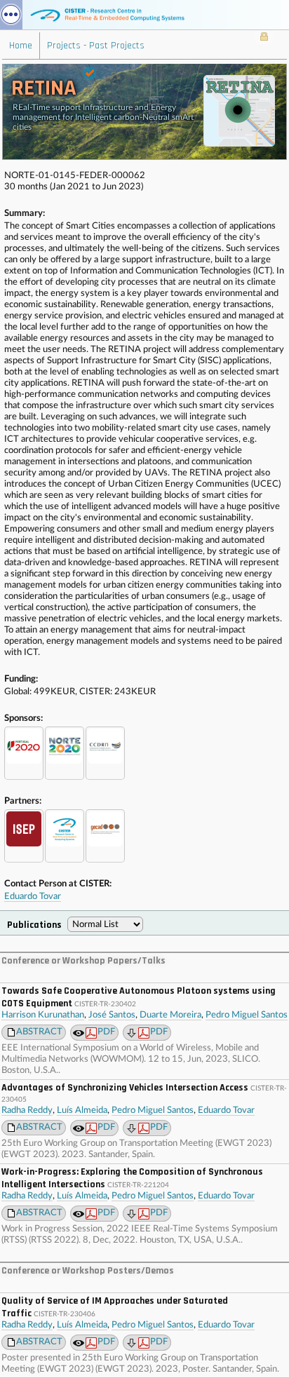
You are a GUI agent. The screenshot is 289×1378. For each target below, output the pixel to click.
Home (20, 45)
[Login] (264, 37)
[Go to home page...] (144, 14)
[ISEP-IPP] (23, 836)
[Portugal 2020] (23, 753)
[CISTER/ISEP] (64, 836)
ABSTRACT (39, 1031)
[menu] (11, 14)
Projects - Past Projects (95, 45)
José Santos (111, 1015)
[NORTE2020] (64, 753)
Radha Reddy (27, 1110)
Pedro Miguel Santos (247, 1015)
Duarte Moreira (170, 1015)
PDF (106, 1031)
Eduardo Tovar (32, 896)
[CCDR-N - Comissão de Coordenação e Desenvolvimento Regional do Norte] (105, 753)
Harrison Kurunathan (42, 1015)
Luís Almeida (82, 1110)
